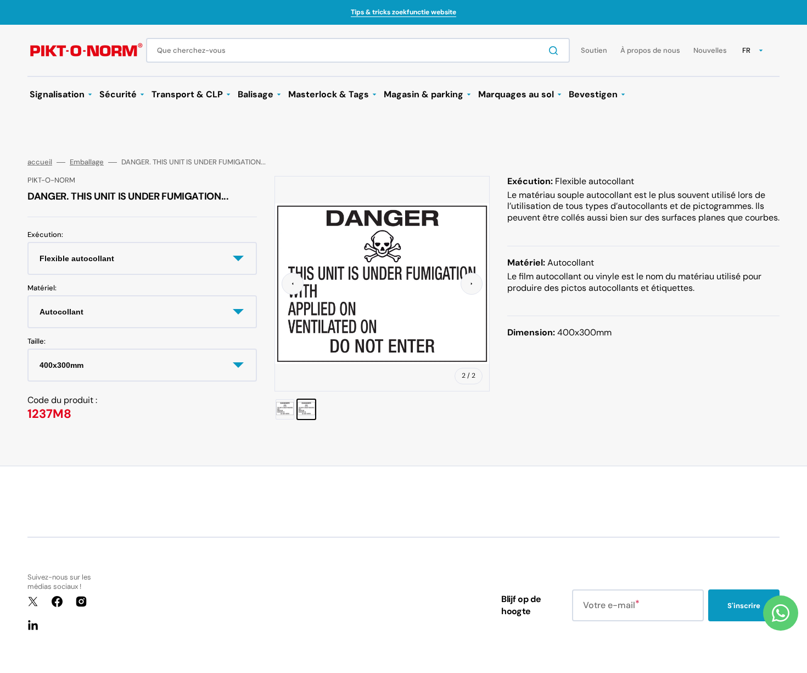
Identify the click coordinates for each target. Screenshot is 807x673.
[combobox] (358, 50)
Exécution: (45, 234)
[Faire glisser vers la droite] (472, 284)
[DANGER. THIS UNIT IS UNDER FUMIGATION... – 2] (306, 409)
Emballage (87, 162)
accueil (39, 162)
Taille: (36, 341)
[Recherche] (555, 50)
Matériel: (42, 288)
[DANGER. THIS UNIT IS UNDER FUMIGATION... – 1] (285, 409)
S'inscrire (743, 605)
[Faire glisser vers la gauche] (293, 284)
